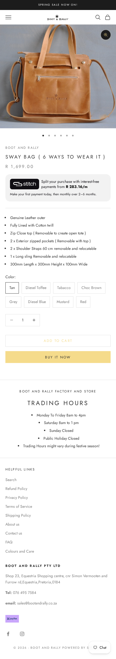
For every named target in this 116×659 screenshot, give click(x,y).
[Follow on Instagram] (22, 634)
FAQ (8, 542)
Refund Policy (16, 488)
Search (10, 479)
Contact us (13, 533)
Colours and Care (19, 551)
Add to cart (58, 340)
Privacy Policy (16, 497)
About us (12, 524)
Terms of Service (18, 506)
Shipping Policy (18, 515)
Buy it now (58, 357)
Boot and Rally (22, 147)
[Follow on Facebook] (8, 634)
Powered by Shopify (82, 647)
